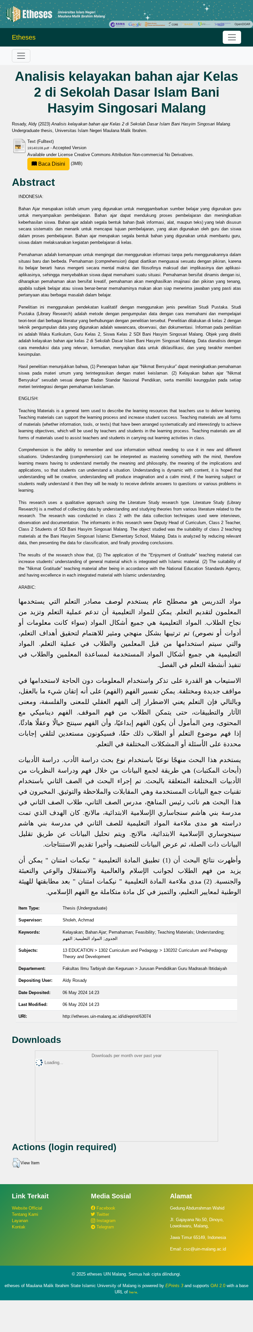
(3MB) (59, 163)
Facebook (105, 1208)
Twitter (102, 1214)
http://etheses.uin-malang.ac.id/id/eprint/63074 (107, 1016)
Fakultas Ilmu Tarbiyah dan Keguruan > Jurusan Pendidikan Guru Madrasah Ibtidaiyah (145, 968)
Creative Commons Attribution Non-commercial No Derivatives (133, 154)
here (133, 1292)
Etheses (24, 37)
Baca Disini (51, 164)
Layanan (20, 1220)
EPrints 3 (174, 1285)
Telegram (104, 1226)
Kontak (18, 1226)
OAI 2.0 (218, 1285)
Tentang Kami (25, 1214)
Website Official (27, 1208)
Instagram (105, 1220)
